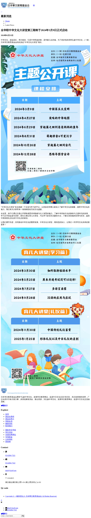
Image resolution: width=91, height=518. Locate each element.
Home (7, 21)
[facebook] (3, 514)
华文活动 (8, 432)
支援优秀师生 (10, 435)
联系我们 (8, 426)
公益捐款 (8, 439)
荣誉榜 (8, 442)
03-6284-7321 (10, 455)
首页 (7, 414)
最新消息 (8, 423)
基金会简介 (9, 419)
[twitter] (2, 514)
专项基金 (8, 437)
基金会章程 (9, 417)
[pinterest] (5, 514)
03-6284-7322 (10, 463)
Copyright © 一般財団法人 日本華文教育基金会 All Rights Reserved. (31, 496)
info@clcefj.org (10, 470)
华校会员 (8, 421)
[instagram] (6, 514)
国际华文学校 (10, 430)
